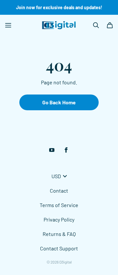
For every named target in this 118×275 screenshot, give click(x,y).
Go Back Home (59, 102)
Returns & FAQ (59, 234)
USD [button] (56, 176)
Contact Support (59, 248)
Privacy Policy (59, 219)
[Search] (96, 25)
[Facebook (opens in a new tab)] (66, 150)
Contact (59, 190)
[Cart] (110, 25)
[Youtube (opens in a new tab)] (52, 150)
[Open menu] (8, 25)
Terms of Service (59, 205)
